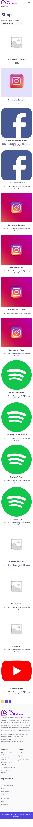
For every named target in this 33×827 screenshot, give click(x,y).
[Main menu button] (29, 2)
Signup (20, 756)
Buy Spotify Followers (16, 392)
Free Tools (4, 804)
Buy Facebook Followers (16, 183)
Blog (2, 788)
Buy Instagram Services (16, 309)
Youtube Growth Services (6, 758)
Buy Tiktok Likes (16, 604)
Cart (2, 795)
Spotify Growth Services (5, 771)
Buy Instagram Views (16, 350)
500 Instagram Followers (16, 100)
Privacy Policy (5, 798)
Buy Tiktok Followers (16, 561)
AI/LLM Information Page (23, 760)
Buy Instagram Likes (16, 267)
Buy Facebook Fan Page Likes (16, 140)
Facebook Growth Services (6, 763)
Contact (20, 752)
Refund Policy (5, 801)
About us (4, 782)
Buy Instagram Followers (16, 225)
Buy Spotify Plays (16, 477)
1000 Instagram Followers (16, 59)
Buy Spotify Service (16, 519)
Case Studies (5, 791)
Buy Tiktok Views (16, 646)
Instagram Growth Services (6, 753)
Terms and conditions (7, 785)
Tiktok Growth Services (8, 767)
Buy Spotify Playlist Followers (16, 435)
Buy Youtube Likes (16, 688)
